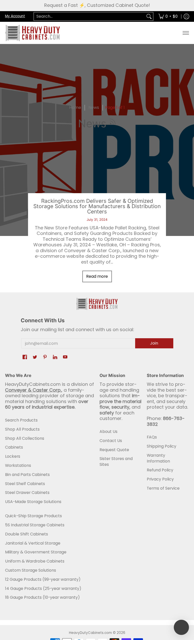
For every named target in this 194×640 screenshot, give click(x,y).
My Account (15, 16)
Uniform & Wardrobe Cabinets (34, 561)
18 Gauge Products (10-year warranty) (42, 597)
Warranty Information (158, 458)
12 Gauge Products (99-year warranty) (43, 579)
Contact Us (111, 441)
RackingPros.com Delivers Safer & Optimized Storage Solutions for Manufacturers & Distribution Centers (97, 206)
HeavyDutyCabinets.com (90, 632)
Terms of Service (163, 488)
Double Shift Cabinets (26, 534)
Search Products (21, 420)
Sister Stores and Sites (116, 461)
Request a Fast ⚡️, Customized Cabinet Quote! (97, 5)
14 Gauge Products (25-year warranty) (43, 588)
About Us (108, 431)
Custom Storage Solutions (30, 570)
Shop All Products (22, 429)
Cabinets (14, 447)
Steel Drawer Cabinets (27, 492)
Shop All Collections (24, 438)
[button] (112, 123)
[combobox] (89, 16)
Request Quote (114, 450)
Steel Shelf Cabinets (25, 484)
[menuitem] (168, 16)
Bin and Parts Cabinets (27, 474)
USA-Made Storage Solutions (33, 502)
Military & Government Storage (35, 552)
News (93, 107)
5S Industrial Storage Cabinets (34, 525)
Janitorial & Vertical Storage (32, 543)
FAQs (152, 437)
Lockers (12, 456)
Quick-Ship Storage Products (33, 516)
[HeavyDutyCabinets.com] (33, 33)
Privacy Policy (160, 479)
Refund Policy (160, 470)
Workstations (18, 465)
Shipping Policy (161, 446)
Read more (97, 276)
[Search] (149, 16)
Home (75, 107)
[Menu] (185, 33)
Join (154, 343)
